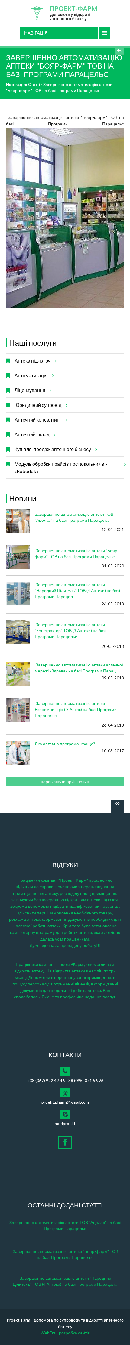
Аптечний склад (32, 434)
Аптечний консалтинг (38, 419)
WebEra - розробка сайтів (65, 1332)
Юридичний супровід (38, 405)
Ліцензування (30, 390)
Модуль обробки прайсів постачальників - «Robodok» (61, 467)
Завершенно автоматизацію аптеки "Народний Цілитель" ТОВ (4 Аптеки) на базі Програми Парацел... (77, 590)
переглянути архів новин (65, 781)
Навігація (36, 33)
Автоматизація (31, 375)
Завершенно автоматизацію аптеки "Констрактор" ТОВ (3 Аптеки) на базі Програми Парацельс (70, 630)
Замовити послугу (119, 50)
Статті (34, 84)
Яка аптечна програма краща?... (66, 743)
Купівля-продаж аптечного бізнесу (53, 449)
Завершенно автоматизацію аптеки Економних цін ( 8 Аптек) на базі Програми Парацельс (76, 709)
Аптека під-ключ (32, 360)
